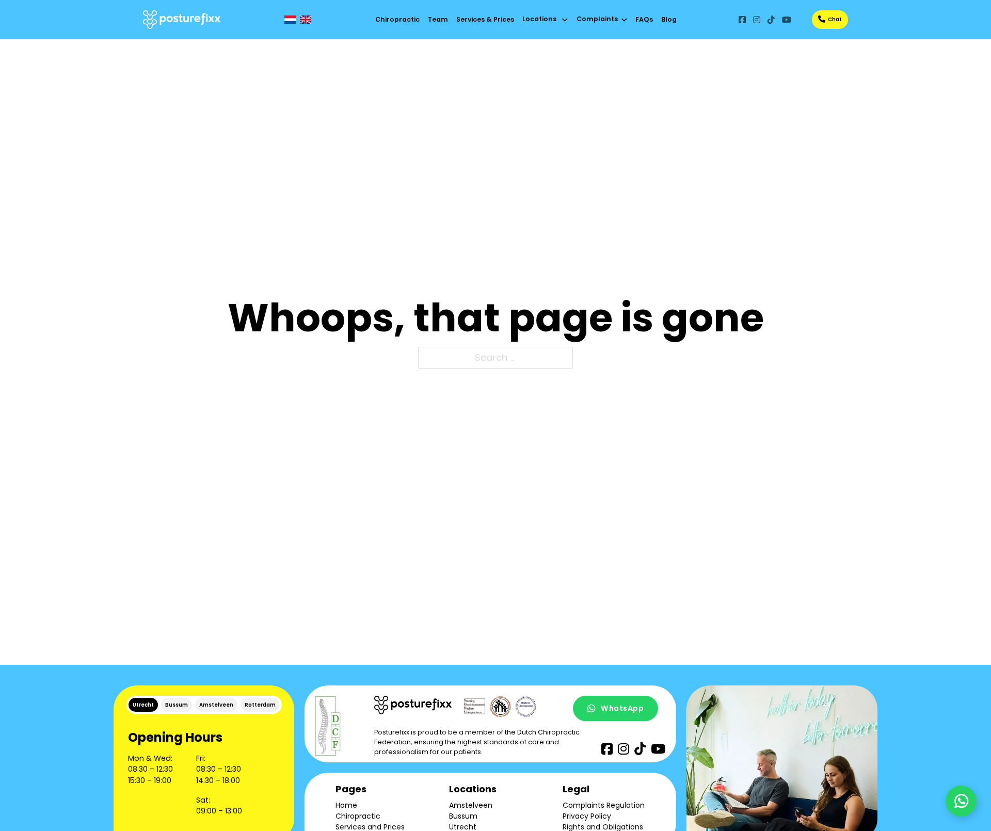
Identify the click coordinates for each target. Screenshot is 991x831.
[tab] (143, 705)
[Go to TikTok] (771, 19)
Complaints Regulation (604, 805)
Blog (669, 19)
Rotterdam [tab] (260, 705)
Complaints (597, 18)
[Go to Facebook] (742, 19)
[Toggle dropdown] (565, 20)
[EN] (305, 19)
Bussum (463, 816)
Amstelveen (470, 805)
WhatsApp (622, 708)
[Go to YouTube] (786, 19)
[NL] (290, 19)
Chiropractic (397, 19)
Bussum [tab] (176, 705)
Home (346, 805)
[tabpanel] (204, 772)
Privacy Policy (587, 816)
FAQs (644, 19)
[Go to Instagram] (756, 19)
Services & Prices (485, 19)
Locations (539, 18)
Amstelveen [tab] (216, 705)
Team (438, 19)
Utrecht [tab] (143, 705)
